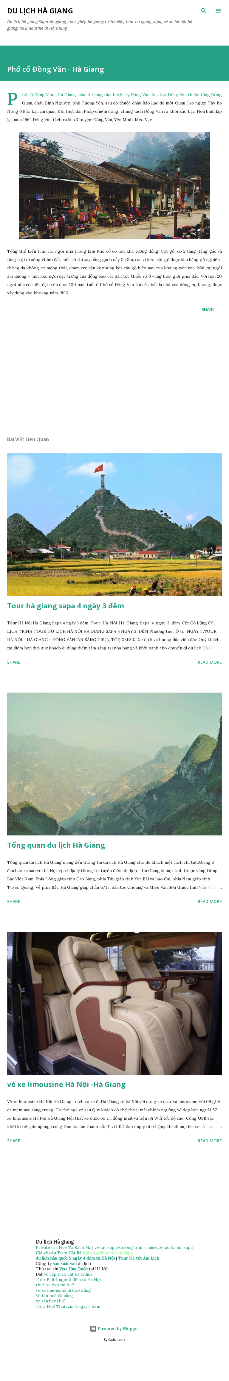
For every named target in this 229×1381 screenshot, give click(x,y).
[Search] (204, 10)
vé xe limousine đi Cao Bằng (63, 1290)
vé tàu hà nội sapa (175, 1247)
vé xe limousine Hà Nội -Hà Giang (66, 1084)
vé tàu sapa (106, 1247)
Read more (210, 662)
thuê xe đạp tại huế (55, 1285)
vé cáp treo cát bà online (68, 1274)
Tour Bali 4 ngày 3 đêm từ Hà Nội (68, 1279)
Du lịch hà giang (40, 10)
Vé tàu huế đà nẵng (54, 1295)
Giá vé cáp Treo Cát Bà (58, 1252)
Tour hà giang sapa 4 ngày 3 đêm (65, 605)
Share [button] (208, 309)
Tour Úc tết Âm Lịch (138, 1258)
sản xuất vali (65, 1263)
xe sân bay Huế (50, 1301)
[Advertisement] (114, 375)
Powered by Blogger (118, 1328)
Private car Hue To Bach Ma (64, 1247)
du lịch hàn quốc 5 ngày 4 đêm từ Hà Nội (75, 1258)
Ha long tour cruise (137, 1247)
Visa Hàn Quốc (73, 1268)
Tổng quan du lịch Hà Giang (56, 845)
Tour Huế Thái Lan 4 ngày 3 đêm (68, 1306)
